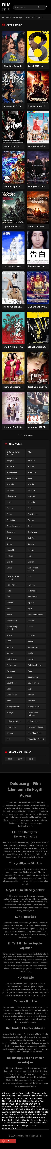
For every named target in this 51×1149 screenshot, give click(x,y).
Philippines (11, 665)
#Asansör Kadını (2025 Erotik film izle (25, 1097)
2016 (10, 759)
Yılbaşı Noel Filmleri (36, 739)
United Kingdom (14, 721)
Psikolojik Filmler (35, 665)
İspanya (31, 602)
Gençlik (10, 562)
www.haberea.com (10, 1125)
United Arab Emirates (33, 713)
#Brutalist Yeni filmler (26, 1117)
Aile (29, 452)
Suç (29, 688)
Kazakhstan (12, 620)
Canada (10, 508)
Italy (8, 608)
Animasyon (32, 466)
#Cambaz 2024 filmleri (29, 1103)
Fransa (30, 556)
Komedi (31, 620)
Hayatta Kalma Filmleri (13, 577)
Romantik (11, 671)
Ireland (10, 602)
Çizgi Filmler (33, 514)
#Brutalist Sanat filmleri (37, 1109)
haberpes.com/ (28, 1125)
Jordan (9, 614)
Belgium (31, 490)
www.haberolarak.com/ (17, 1122)
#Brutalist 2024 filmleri (20, 1101)
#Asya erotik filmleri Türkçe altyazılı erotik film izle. (25, 1112)
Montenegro (33, 647)
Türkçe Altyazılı (13, 706)
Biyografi (31, 496)
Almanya (31, 460)
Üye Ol (39, 17)
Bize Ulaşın (17, 17)
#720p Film (13, 1103)
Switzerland (12, 694)
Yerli (8, 739)
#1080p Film (8, 1114)
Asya (30, 478)
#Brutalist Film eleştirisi (25, 1114)
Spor (9, 688)
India (9, 590)
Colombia (11, 520)
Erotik (9, 544)
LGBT (9, 641)
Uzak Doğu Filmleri (35, 727)
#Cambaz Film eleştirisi (32, 1120)
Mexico (10, 647)
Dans (30, 526)
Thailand (31, 700)
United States (33, 721)
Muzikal (10, 653)
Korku (30, 626)
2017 (20, 759)
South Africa (33, 677)
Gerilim (31, 562)
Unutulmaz (11, 727)
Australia (10, 484)
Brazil (9, 502)
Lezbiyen (32, 635)
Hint (29, 576)
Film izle (6, 7)
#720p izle (21, 1109)
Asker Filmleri (12, 478)
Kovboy (10, 635)
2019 (31, 759)
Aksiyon (10, 460)
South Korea (12, 683)
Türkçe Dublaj (34, 706)
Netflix (30, 653)
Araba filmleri (12, 472)
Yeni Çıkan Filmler (35, 733)
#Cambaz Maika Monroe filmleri (24, 1095)
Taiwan (31, 694)
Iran (8, 596)
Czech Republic (13, 526)
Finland (10, 556)
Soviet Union (33, 683)
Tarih (9, 700)
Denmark (11, 532)
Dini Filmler (32, 532)
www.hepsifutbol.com (12, 1128)
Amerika (10, 466)
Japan (30, 608)
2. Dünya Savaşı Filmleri (13, 453)
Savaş (9, 677)
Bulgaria (31, 502)
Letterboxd (29, 17)
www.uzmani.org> (38, 1122)
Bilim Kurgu (11, 496)
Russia (30, 671)
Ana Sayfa (6, 17)
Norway (31, 659)
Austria (31, 484)
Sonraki (29, 435)
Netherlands (12, 659)
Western (10, 733)
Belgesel (10, 490)
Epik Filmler (32, 538)
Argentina (32, 472)
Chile (30, 508)
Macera (31, 641)
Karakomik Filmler (35, 614)
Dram (9, 538)
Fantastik (10, 550)
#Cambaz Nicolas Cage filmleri (16, 1106)
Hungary (31, 585)
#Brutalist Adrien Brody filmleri (17, 1093)
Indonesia (32, 590)
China (9, 514)
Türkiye (10, 712)
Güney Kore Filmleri (33, 569)
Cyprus (31, 520)
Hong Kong (11, 585)
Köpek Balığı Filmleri (12, 627)
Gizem (9, 567)
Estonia (31, 544)
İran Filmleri (33, 596)
